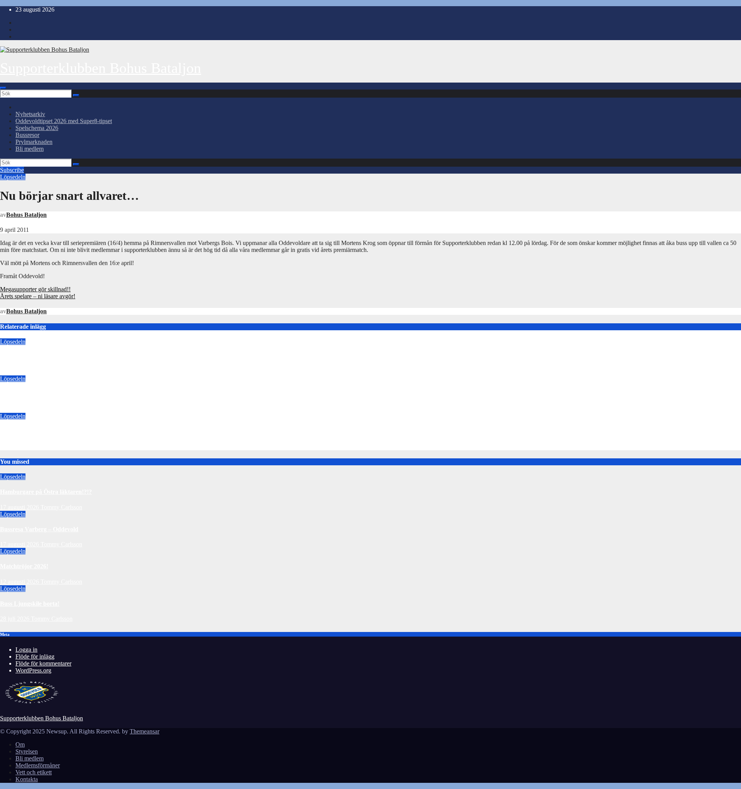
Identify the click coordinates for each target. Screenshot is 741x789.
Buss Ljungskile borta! (29, 603)
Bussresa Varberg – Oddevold (39, 394)
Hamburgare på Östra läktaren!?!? (46, 356)
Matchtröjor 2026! (24, 431)
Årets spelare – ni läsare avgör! (37, 296)
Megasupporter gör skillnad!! (35, 289)
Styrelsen (26, 751)
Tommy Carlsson (61, 371)
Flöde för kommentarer (43, 663)
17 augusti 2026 (19, 371)
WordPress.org (33, 670)
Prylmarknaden (33, 142)
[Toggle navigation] (3, 88)
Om (20, 744)
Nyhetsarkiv (30, 114)
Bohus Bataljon (26, 214)
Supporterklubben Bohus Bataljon (100, 68)
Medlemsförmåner (37, 765)
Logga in (26, 649)
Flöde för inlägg (34, 656)
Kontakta (26, 779)
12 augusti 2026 (19, 446)
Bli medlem (29, 148)
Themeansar (144, 731)
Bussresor (27, 135)
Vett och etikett (33, 772)
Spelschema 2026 (36, 128)
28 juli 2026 (15, 618)
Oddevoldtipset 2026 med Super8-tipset (63, 121)
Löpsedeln (12, 177)
